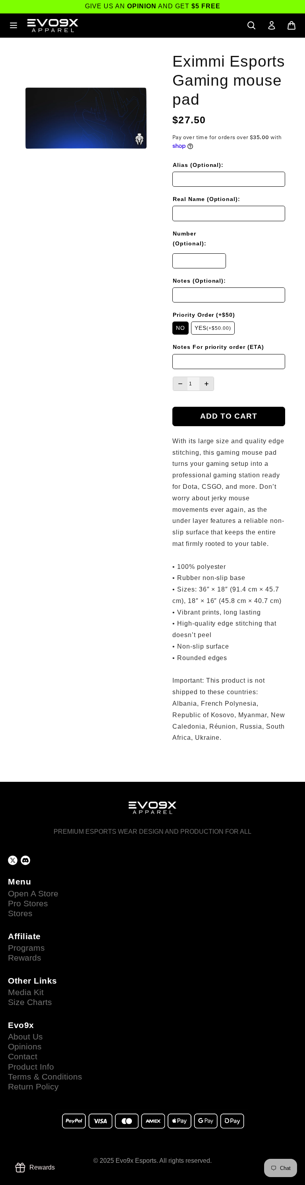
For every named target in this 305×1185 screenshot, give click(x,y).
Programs (26, 948)
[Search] (251, 25)
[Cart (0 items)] (291, 25)
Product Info (31, 1067)
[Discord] (25, 860)
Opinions (25, 1046)
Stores (20, 913)
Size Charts (30, 1002)
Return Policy (33, 1086)
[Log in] (272, 25)
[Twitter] (12, 860)
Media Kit (26, 992)
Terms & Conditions (45, 1077)
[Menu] (13, 25)
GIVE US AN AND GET (152, 6)
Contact (22, 1056)
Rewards (24, 958)
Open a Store (33, 893)
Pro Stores (28, 903)
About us (25, 1036)
